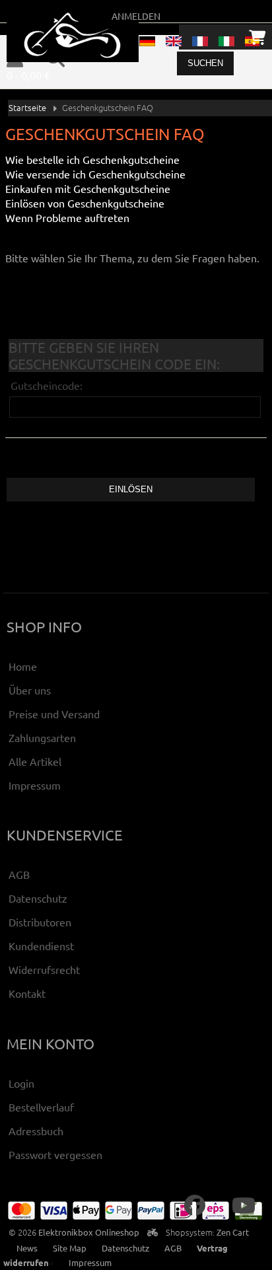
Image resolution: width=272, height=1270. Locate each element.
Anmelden (136, 16)
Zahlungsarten (42, 737)
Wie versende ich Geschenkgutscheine (95, 173)
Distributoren (40, 921)
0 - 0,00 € (28, 74)
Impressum (35, 785)
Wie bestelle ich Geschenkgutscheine (92, 159)
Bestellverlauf (41, 1106)
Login (21, 1083)
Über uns (30, 689)
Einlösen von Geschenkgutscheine (84, 202)
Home (23, 666)
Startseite (27, 107)
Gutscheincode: (47, 385)
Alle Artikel (35, 761)
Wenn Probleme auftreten (67, 217)
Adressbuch (36, 1130)
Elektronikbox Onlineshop (88, 1232)
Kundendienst (41, 945)
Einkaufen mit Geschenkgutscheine (87, 188)
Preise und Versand (54, 713)
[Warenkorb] (257, 37)
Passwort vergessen (55, 1154)
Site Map (69, 1247)
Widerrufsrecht (44, 969)
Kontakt (27, 993)
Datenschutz (38, 898)
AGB (19, 874)
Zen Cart (233, 1232)
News (27, 1247)
